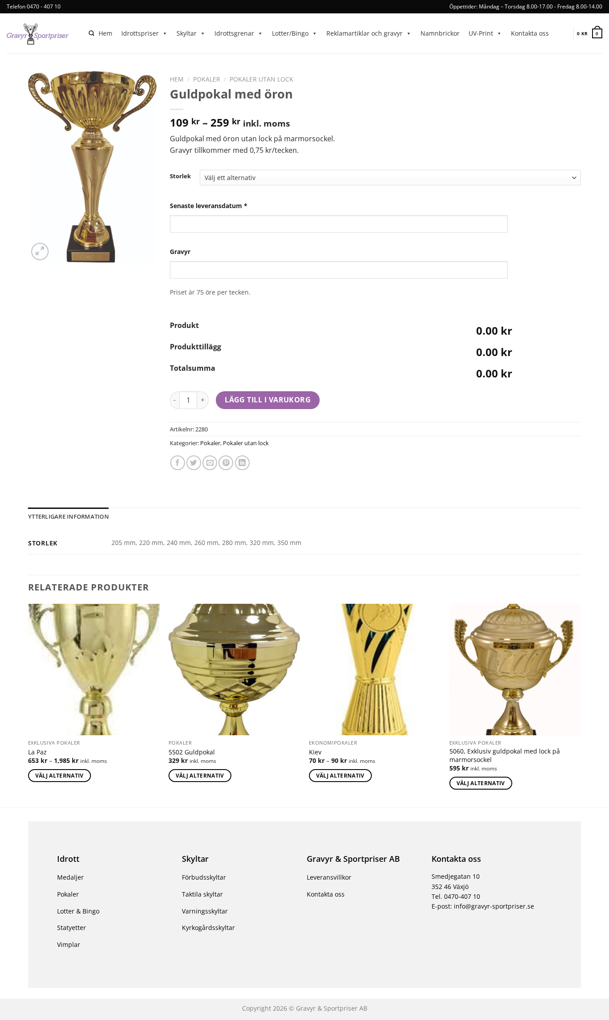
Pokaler (206, 79)
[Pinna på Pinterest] (225, 462)
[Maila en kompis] (209, 462)
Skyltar (187, 33)
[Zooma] (40, 251)
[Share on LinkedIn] (242, 462)
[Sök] (91, 33)
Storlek (180, 176)
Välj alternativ (59, 775)
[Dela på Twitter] (193, 462)
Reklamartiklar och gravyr (364, 33)
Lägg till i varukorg (268, 400)
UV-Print (481, 33)
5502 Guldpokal (192, 752)
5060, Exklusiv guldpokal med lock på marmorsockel (504, 755)
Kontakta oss (530, 33)
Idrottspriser (140, 33)
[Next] (580, 705)
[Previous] (28, 705)
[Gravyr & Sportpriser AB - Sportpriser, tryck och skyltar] (41, 33)
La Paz (37, 752)
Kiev (315, 752)
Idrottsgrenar (234, 33)
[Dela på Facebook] (177, 462)
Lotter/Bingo (290, 33)
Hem (105, 33)
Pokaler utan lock (261, 79)
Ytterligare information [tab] (68, 516)
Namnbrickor (440, 33)
